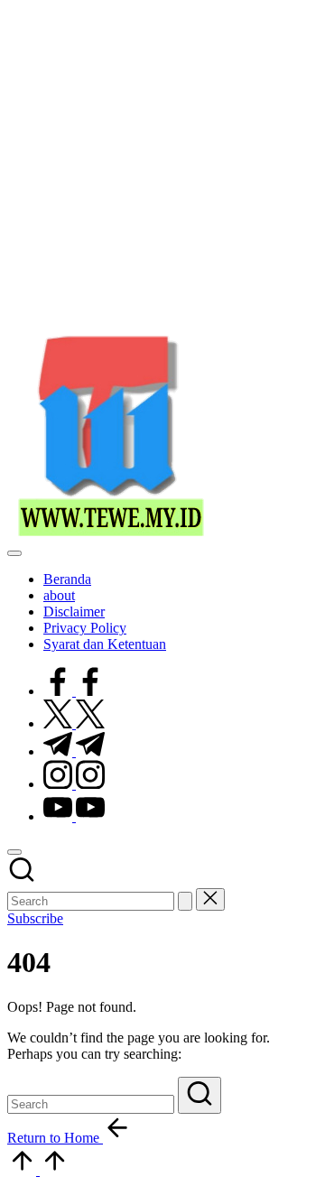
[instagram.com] (74, 784)
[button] (185, 901)
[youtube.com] (74, 816)
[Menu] (14, 553)
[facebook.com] (74, 691)
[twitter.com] (74, 723)
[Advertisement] (162, 169)
